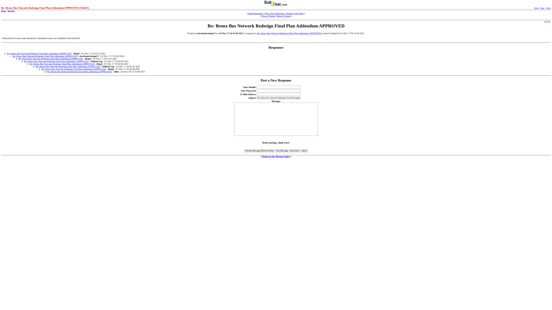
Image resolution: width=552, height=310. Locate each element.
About (548, 8)
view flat (547, 21)
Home (536, 8)
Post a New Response (275, 13)
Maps (542, 8)
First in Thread (268, 16)
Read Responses (255, 13)
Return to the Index (295, 13)
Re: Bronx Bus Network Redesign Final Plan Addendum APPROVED (289, 33)
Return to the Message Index (276, 156)
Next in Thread (283, 16)
